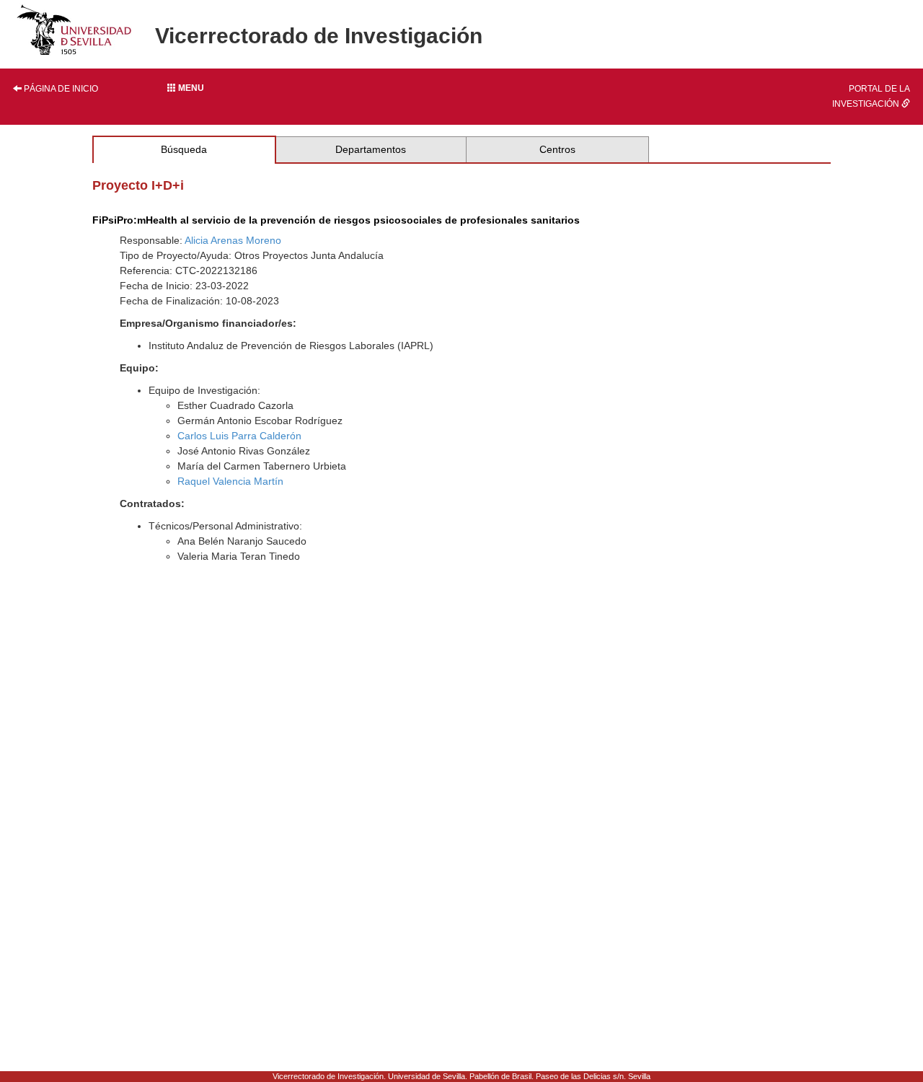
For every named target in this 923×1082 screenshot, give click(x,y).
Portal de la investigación (871, 96)
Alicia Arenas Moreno (233, 240)
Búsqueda (184, 149)
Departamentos (370, 149)
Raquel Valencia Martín (230, 481)
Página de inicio (60, 89)
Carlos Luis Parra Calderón (239, 435)
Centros (557, 149)
